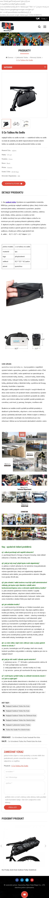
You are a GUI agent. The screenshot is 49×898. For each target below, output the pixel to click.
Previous (1, 846)
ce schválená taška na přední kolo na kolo (24, 741)
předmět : (16, 766)
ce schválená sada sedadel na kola (26, 737)
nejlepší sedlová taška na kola (18, 706)
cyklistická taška (21, 57)
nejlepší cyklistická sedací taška (18, 725)
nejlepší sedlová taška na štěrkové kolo (21, 716)
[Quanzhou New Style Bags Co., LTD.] (8, 26)
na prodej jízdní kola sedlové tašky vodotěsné (19, 870)
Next (45, 846)
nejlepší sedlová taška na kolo (17, 711)
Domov (10, 57)
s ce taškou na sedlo (20, 766)
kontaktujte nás (12, 183)
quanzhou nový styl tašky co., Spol (14, 367)
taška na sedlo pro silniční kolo (18, 730)
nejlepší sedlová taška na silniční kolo (20, 720)
